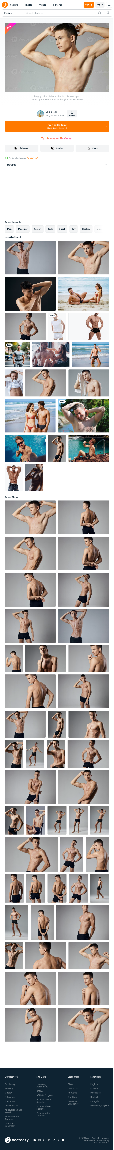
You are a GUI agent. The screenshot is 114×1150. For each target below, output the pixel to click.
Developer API (12, 1104)
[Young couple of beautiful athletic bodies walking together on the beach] (30, 414)
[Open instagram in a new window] (39, 1138)
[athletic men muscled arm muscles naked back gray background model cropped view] (30, 987)
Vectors (14, 4)
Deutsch (92, 1095)
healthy (86, 227)
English (92, 1082)
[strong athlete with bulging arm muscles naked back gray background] (83, 987)
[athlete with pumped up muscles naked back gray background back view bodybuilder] (30, 690)
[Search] (99, 13)
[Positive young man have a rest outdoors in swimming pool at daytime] (25, 446)
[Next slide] (102, 227)
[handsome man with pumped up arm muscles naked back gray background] (57, 887)
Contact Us (72, 1087)
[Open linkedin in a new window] (44, 1138)
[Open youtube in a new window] (63, 1138)
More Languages (96, 1104)
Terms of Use (86, 1139)
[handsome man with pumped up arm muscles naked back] (14, 657)
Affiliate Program (40, 1095)
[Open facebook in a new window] (35, 1138)
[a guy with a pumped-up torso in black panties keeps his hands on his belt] (25, 324)
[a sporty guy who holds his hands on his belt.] (71, 852)
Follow (72, 115)
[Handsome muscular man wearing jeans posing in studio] (14, 476)
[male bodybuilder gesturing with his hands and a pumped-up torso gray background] (30, 785)
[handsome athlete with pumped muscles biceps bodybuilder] (45, 657)
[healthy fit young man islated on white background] (57, 324)
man (9, 227)
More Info (11, 163)
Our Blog (71, 1095)
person (37, 227)
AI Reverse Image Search (12, 1109)
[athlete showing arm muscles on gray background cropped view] (88, 954)
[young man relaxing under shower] (83, 414)
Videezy (8, 1091)
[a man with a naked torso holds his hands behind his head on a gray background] (30, 256)
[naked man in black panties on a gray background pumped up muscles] (16, 920)
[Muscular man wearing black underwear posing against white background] (88, 324)
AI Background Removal (12, 1116)
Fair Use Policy (98, 1141)
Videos (42, 4)
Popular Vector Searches (43, 1101)
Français (92, 1099)
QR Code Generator (10, 1123)
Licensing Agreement (41, 1084)
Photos (28, 4)
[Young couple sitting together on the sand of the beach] (83, 292)
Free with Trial (57, 126)
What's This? (32, 158)
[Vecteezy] (5, 5)
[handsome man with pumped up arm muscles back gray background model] (42, 920)
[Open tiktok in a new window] (54, 1138)
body (50, 227)
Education (10, 1099)
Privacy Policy (101, 1139)
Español (92, 1087)
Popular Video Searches (43, 1115)
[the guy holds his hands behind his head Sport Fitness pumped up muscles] (45, 381)
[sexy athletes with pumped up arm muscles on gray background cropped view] (31, 852)
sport (62, 227)
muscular (22, 227)
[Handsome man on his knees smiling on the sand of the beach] (90, 353)
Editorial (57, 4)
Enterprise (10, 1095)
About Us (71, 1091)
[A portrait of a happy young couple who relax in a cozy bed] (50, 353)
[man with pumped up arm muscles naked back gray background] (97, 852)
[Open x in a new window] (58, 1138)
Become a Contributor (72, 1101)
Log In (100, 4)
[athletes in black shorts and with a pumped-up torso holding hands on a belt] (78, 887)
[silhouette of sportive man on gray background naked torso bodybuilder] (34, 476)
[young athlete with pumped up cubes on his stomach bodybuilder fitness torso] (14, 752)
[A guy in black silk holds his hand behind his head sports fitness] (83, 690)
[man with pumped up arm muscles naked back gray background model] (35, 887)
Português (93, 1091)
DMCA (39, 1089)
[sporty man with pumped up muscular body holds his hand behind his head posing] (30, 292)
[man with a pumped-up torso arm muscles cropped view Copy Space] (82, 920)
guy (74, 227)
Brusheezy (10, 1082)
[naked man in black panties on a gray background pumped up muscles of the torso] (99, 887)
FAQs (69, 1082)
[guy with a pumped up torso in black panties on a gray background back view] (14, 887)
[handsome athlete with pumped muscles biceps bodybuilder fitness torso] (88, 722)
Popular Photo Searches (43, 1108)
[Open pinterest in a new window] (49, 1138)
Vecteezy (9, 1087)
